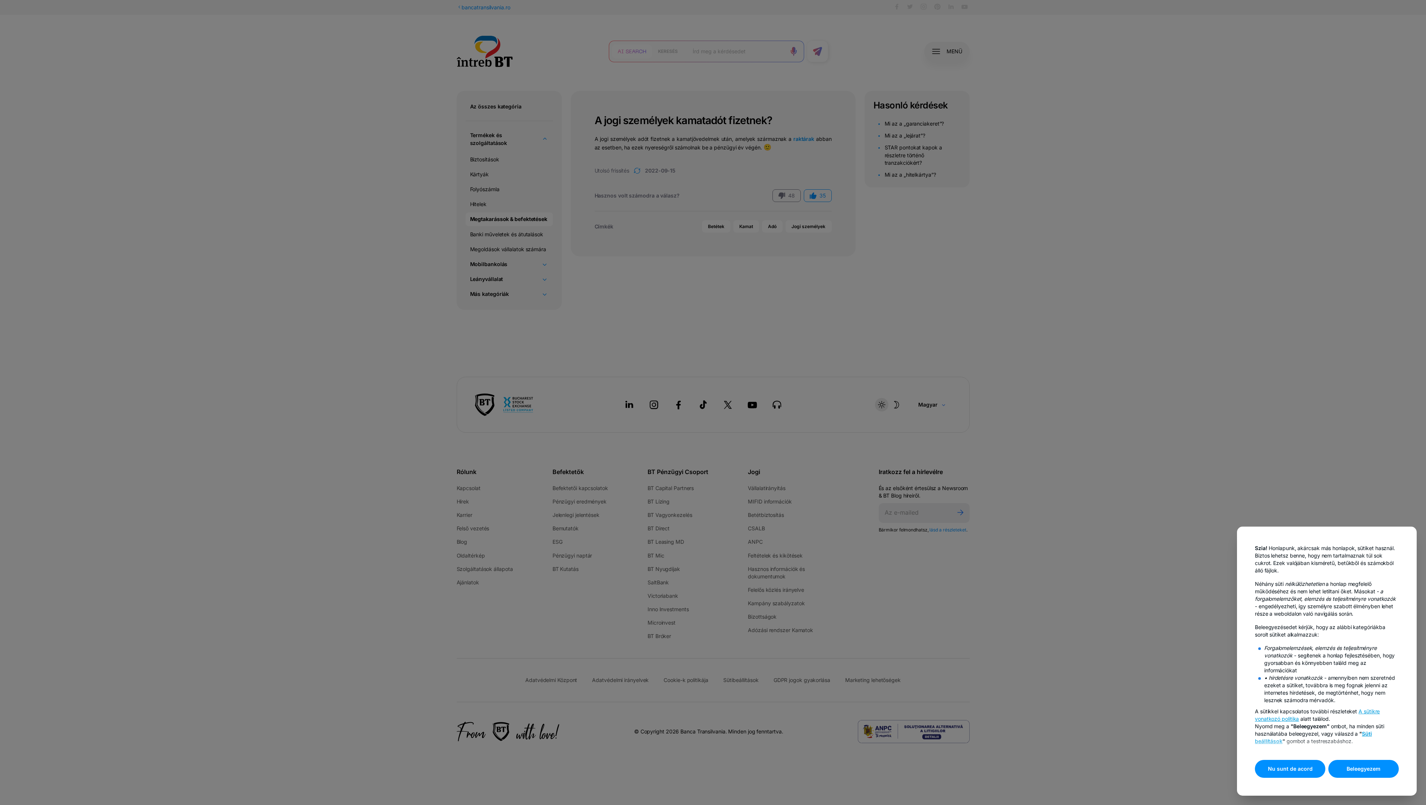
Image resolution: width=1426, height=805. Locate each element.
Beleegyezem (1364, 768)
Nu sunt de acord (1290, 768)
